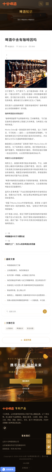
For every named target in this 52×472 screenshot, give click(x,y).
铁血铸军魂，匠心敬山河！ (17, 290)
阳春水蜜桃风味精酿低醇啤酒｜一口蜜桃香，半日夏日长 (27, 300)
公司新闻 (9, 328)
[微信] (5, 428)
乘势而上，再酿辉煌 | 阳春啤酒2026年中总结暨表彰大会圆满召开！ (27, 295)
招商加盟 (26, 389)
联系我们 (26, 381)
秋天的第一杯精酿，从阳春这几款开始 (21, 275)
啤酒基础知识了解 (13, 265)
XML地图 (26, 463)
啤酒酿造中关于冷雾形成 (14, 236)
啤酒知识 (31, 19)
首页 (19, 19)
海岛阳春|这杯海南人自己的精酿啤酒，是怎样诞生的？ (27, 280)
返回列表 (27, 340)
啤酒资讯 (24, 19)
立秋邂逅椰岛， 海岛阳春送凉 (18, 270)
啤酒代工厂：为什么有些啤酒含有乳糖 (20, 244)
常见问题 (30, 328)
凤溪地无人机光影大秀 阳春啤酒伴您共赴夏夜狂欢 (25, 285)
